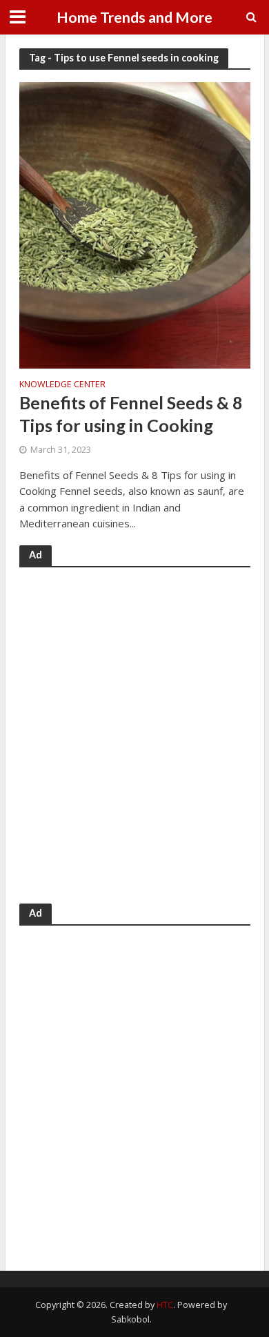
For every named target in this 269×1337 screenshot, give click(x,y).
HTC (165, 1305)
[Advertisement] (134, 741)
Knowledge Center (62, 385)
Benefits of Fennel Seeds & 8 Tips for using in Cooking (131, 413)
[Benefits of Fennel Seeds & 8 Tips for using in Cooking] (134, 224)
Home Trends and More (134, 17)
